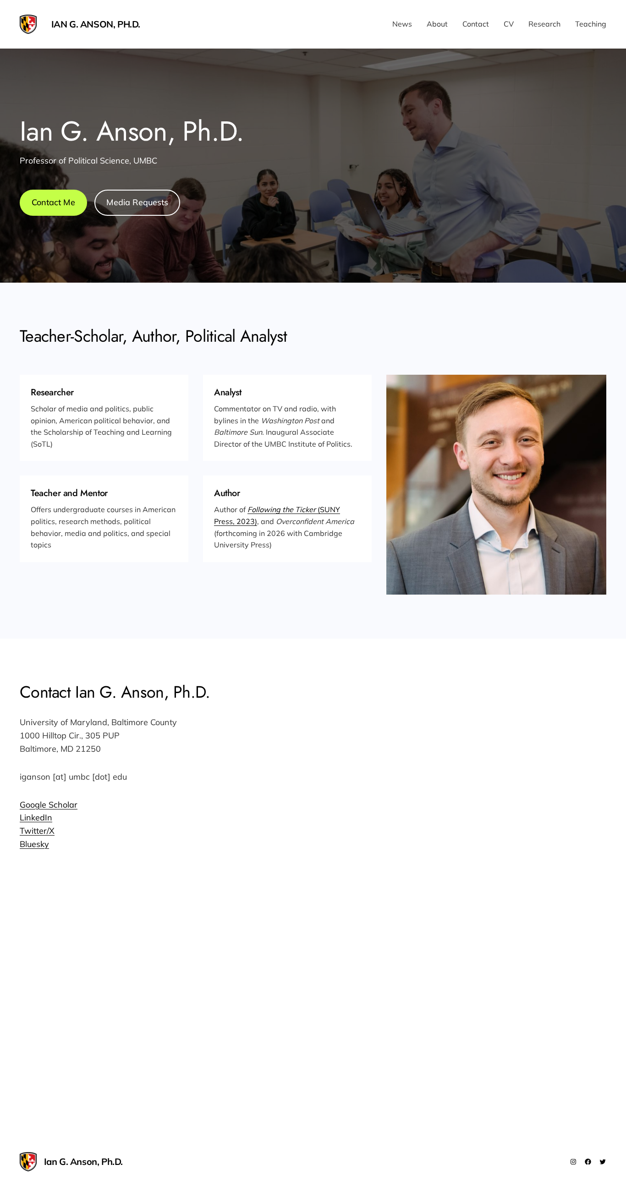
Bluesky (34, 844)
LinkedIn (36, 817)
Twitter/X (37, 830)
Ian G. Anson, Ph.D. (95, 24)
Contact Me (53, 202)
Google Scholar (48, 804)
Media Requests (137, 202)
